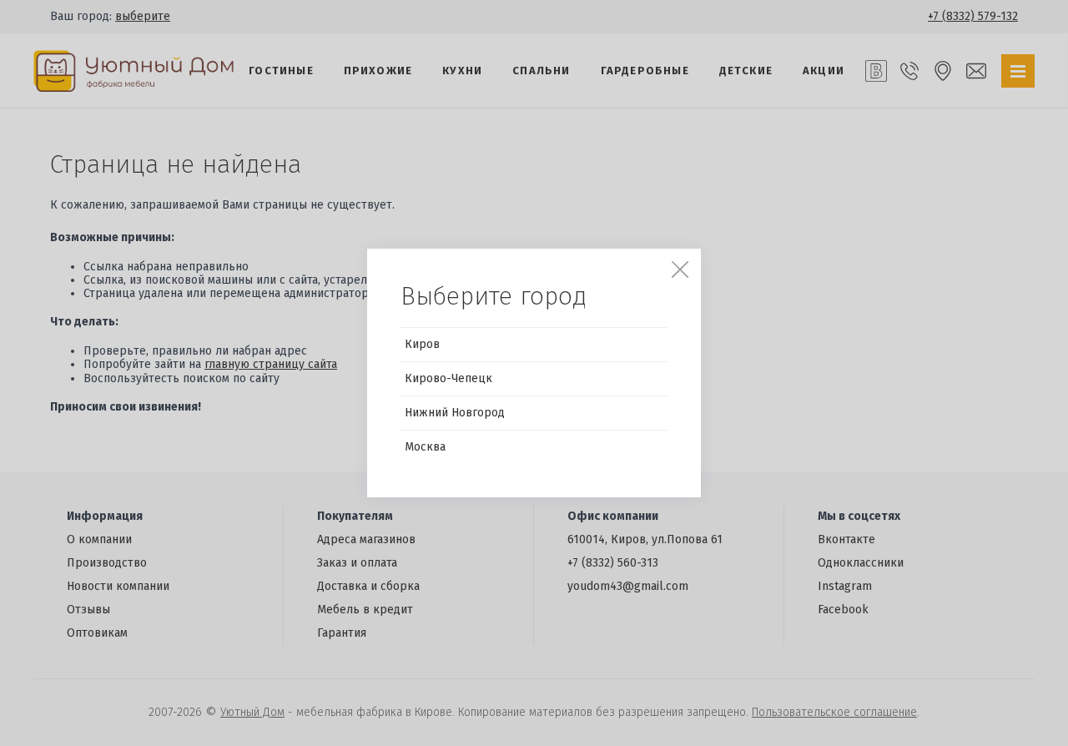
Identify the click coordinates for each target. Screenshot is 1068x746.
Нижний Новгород (455, 413)
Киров (422, 344)
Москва (425, 447)
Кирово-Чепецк (448, 378)
